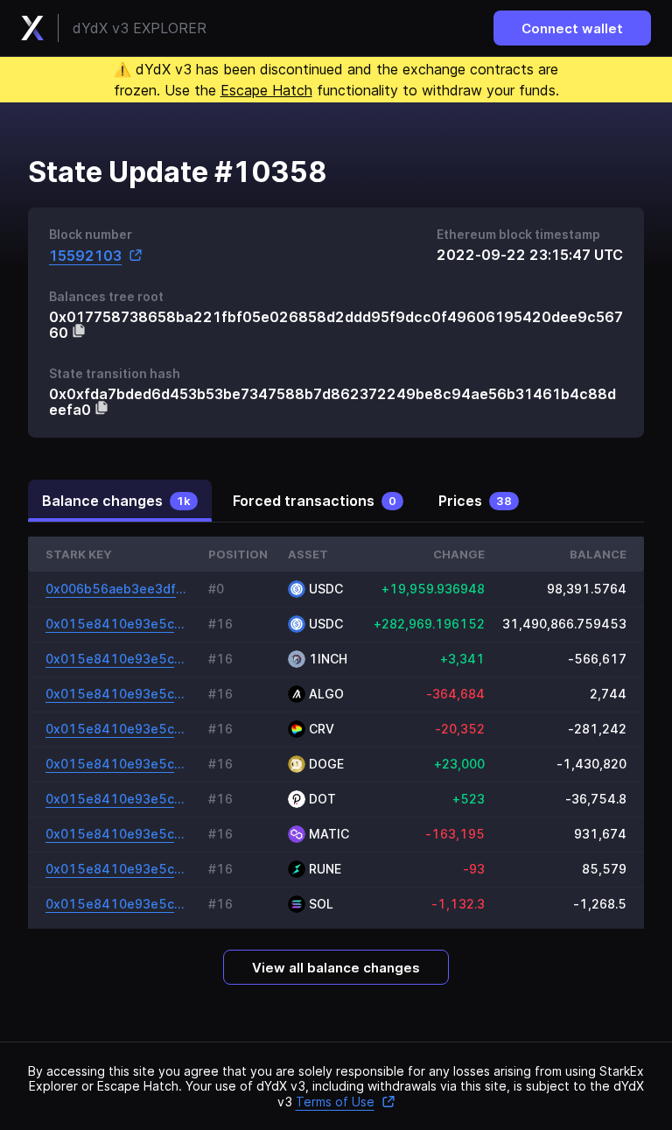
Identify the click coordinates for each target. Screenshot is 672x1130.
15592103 (85, 255)
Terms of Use (335, 1101)
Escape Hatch (266, 90)
